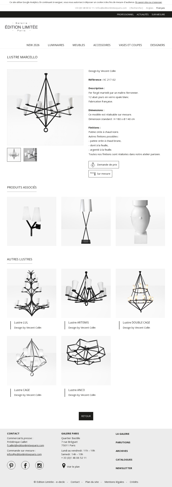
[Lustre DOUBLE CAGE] (140, 293)
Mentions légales (114, 481)
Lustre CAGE (22, 390)
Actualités (143, 14)
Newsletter (124, 468)
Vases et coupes (130, 45)
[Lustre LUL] (31, 293)
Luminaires (56, 45)
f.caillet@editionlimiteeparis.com (25, 445)
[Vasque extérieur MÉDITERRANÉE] (140, 221)
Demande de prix (107, 164)
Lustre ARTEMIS (78, 322)
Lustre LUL (21, 322)
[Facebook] (25, 465)
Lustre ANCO (76, 390)
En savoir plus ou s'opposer (148, 2)
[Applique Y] (31, 221)
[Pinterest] (11, 465)
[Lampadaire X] (86, 221)
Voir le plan (73, 466)
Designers (157, 45)
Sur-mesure (158, 14)
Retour (86, 416)
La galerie (122, 433)
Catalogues (124, 459)
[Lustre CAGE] (31, 360)
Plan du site (92, 481)
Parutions (123, 442)
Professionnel (125, 14)
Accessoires (102, 45)
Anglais (149, 7)
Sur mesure (103, 173)
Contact (75, 481)
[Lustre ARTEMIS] (86, 293)
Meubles (79, 45)
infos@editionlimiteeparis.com (111, 7)
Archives (122, 450)
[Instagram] (39, 465)
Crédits (134, 481)
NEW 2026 (33, 45)
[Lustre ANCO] (86, 360)
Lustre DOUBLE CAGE (136, 322)
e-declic (60, 481)
